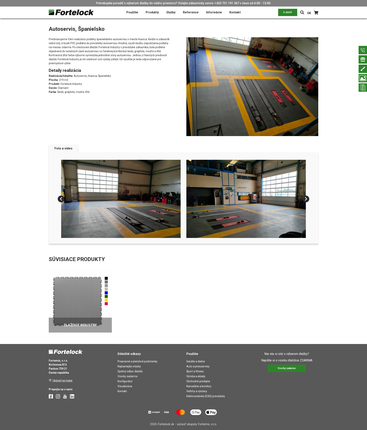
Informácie (214, 12)
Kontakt (235, 12)
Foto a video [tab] (63, 148)
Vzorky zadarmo (128, 376)
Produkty (152, 12)
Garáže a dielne (195, 361)
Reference (191, 12)
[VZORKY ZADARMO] (363, 59)
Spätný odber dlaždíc (130, 371)
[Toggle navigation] (302, 12)
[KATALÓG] (363, 87)
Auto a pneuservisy (197, 366)
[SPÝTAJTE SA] (363, 50)
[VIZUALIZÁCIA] (363, 78)
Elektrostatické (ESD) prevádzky (205, 396)
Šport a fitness (195, 371)
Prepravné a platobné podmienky (138, 361)
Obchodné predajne (198, 381)
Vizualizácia (125, 386)
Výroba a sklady (195, 376)
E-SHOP (287, 12)
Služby (170, 12)
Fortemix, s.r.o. (207, 424)
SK (309, 13)
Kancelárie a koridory (198, 386)
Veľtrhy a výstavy (196, 391)
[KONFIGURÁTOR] (363, 69)
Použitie (132, 12)
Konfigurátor (125, 381)
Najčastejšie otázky (129, 366)
